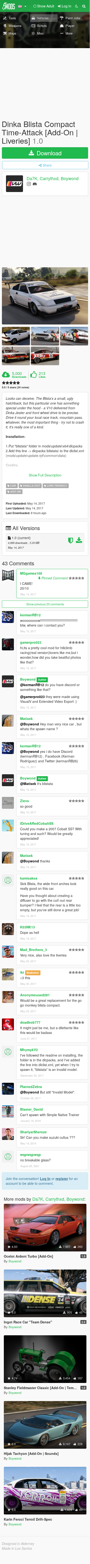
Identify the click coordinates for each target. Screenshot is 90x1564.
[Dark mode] (76, 6)
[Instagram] (29, 183)
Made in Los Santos (17, 1548)
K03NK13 (27, 927)
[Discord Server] (34, 183)
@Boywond (29, 724)
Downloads (19, 376)
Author (42, 679)
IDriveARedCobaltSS (36, 823)
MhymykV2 (29, 1049)
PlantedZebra (31, 1086)
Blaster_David (31, 1109)
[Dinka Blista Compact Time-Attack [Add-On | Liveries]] (45, 295)
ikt (22, 972)
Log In (45, 1178)
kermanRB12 (30, 614)
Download (48, 153)
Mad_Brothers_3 (33, 949)
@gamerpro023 (32, 696)
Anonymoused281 (35, 994)
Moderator (33, 972)
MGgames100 (31, 573)
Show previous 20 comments (45, 604)
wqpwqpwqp (30, 1154)
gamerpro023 (30, 642)
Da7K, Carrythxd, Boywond (53, 178)
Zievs (24, 800)
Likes (42, 376)
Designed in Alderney (18, 1543)
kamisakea (28, 878)
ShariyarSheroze (33, 1131)
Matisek (26, 718)
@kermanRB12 (32, 684)
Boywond (28, 679)
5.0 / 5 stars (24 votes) (15, 387)
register (62, 1178)
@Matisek (28, 783)
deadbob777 (30, 1022)
